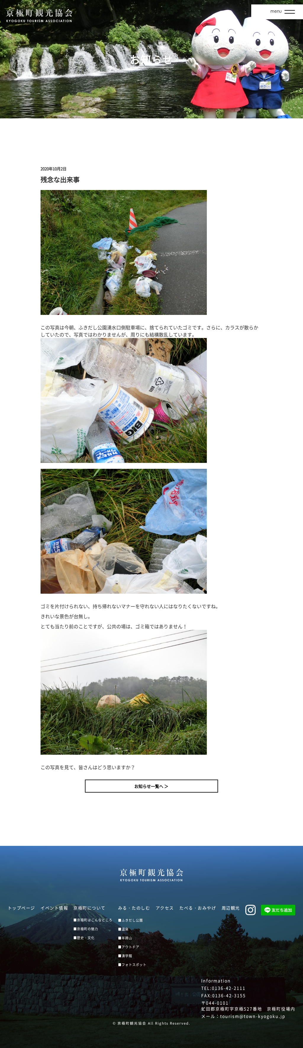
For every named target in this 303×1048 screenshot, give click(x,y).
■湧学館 (125, 955)
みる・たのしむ (134, 908)
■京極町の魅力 (85, 928)
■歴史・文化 (84, 937)
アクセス (165, 908)
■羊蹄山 (125, 938)
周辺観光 (231, 908)
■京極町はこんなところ (92, 920)
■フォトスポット (132, 964)
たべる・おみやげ (197, 908)
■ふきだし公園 (130, 920)
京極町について (89, 908)
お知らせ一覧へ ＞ (151, 786)
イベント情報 (54, 908)
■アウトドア (128, 946)
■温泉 (123, 929)
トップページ (21, 908)
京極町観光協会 (131, 1023)
